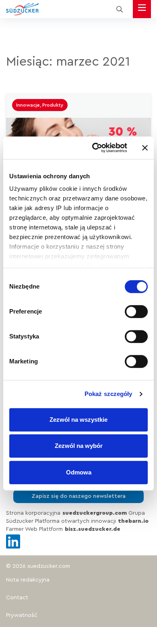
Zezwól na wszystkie (78, 419)
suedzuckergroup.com (94, 513)
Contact (17, 597)
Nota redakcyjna (28, 580)
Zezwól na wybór (79, 445)
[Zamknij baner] (145, 148)
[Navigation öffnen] (142, 9)
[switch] (136, 311)
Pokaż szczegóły (108, 393)
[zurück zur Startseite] (22, 9)
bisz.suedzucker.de (92, 529)
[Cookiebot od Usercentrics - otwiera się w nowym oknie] (95, 147)
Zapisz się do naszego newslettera (78, 496)
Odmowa (78, 472)
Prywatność (21, 615)
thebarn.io (133, 521)
